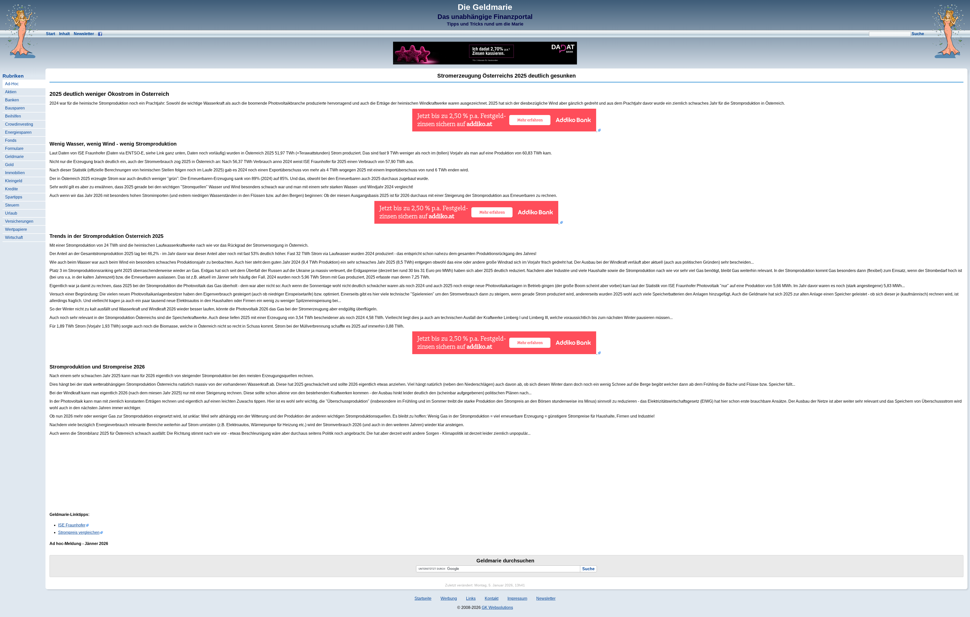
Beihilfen (13, 116)
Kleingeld (13, 181)
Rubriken (13, 76)
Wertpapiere (16, 229)
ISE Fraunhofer (71, 525)
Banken (12, 100)
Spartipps (13, 197)
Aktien (10, 92)
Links (471, 598)
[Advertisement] (925, 171)
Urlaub (11, 213)
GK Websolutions (497, 607)
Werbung (449, 598)
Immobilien (15, 173)
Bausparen (15, 108)
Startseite (423, 598)
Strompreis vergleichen (79, 532)
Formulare (14, 148)
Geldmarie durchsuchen (505, 560)
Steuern (12, 205)
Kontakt (491, 598)
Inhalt (64, 34)
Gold (9, 165)
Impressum (517, 598)
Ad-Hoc (12, 84)
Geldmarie (14, 156)
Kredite (11, 189)
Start (50, 34)
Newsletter (84, 34)
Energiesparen (18, 132)
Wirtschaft (14, 237)
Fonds (10, 140)
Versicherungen (19, 221)
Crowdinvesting (19, 124)
